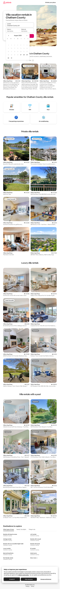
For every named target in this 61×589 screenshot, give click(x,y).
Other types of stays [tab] (8, 529)
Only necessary (29, 579)
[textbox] (13, 31)
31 (11, 58)
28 (24, 54)
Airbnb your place (50, 2)
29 (27, 54)
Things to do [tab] (32, 529)
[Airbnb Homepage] (7, 2)
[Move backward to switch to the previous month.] (8, 35)
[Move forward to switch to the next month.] (26, 35)
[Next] (33, 60)
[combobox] (20, 26)
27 (20, 54)
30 (8, 58)
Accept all (11, 579)
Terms (32, 586)
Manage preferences (45, 579)
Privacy (27, 586)
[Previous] (27, 60)
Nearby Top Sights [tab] (21, 529)
